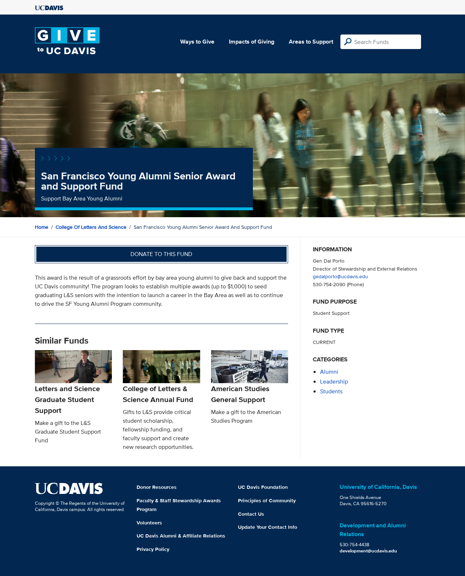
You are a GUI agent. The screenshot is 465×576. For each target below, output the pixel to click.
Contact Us (251, 514)
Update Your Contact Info (267, 527)
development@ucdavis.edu (368, 550)
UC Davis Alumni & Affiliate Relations (181, 535)
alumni (329, 372)
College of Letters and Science (91, 227)
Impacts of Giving (251, 41)
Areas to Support (311, 41)
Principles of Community (267, 500)
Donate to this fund (161, 254)
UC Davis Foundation (263, 487)
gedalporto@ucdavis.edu (340, 276)
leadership (334, 381)
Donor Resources (157, 487)
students (331, 391)
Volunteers (149, 522)
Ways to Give (197, 41)
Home (41, 227)
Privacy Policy (153, 549)
